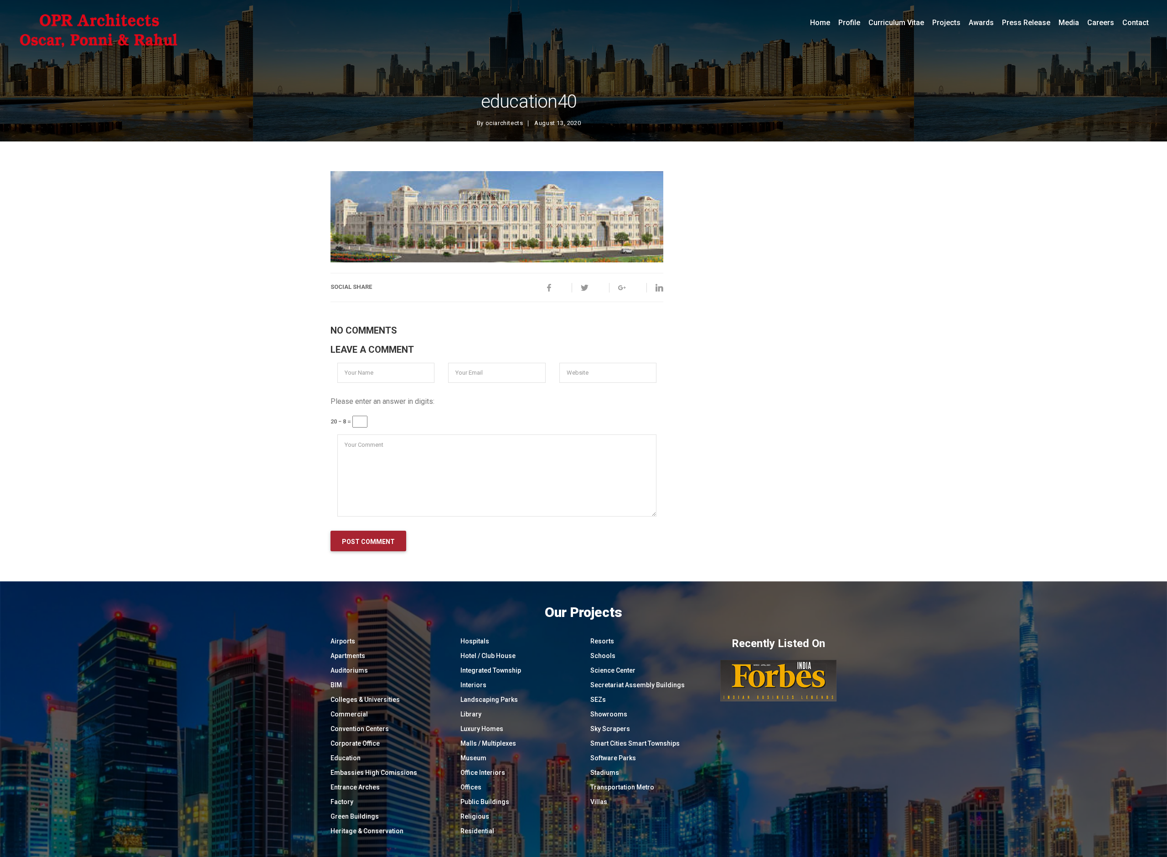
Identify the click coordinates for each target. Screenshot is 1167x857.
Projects (946, 22)
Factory (341, 801)
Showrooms (608, 714)
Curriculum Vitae (896, 22)
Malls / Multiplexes (488, 743)
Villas (598, 801)
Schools (602, 655)
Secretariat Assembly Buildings (637, 685)
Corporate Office (355, 743)
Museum (473, 758)
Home (820, 22)
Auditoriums (349, 670)
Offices (470, 787)
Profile (849, 22)
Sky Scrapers (610, 728)
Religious (474, 816)
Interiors (473, 685)
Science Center (612, 670)
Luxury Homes (481, 728)
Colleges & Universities (365, 699)
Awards (981, 22)
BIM (336, 685)
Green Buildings (354, 816)
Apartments (347, 655)
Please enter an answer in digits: (382, 401)
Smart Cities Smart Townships (635, 743)
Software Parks (613, 758)
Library (470, 714)
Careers (1100, 22)
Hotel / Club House (488, 655)
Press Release (1026, 22)
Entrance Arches (355, 787)
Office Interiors (482, 772)
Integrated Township (490, 670)
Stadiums (604, 772)
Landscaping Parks (489, 699)
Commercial (349, 714)
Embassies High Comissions (373, 772)
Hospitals (474, 641)
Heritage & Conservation (366, 831)
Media (1069, 22)
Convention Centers (359, 728)
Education (345, 758)
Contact (1135, 22)
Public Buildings (484, 801)
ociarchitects (504, 123)
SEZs (598, 699)
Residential (477, 831)
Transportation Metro (622, 787)
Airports (342, 641)
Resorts (602, 641)
